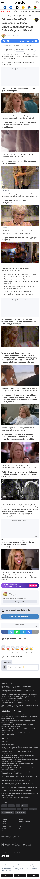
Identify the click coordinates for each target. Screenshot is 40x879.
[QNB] (23, 7)
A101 (19, 809)
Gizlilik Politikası (5, 824)
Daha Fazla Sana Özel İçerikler (18, 616)
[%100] (17, 7)
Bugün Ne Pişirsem (7, 812)
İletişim (3, 830)
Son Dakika (33, 809)
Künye (21, 826)
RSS (20, 828)
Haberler (4, 16)
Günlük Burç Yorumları (8, 809)
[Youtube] (14, 836)
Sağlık (10, 16)
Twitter (4, 805)
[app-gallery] (27, 844)
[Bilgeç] (35, 7)
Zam (18, 805)
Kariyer (21, 819)
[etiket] (36, 20)
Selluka (13, 35)
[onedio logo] (18, 856)
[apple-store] (6, 844)
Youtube (24, 805)
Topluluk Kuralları (6, 826)
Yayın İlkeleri (22, 824)
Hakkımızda (4, 819)
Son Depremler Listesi (7, 744)
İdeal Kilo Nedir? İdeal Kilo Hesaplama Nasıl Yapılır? (15, 780)
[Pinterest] (18, 836)
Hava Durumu (5, 741)
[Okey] (11, 7)
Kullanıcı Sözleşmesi (25, 821)
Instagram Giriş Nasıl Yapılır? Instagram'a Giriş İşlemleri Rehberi (19, 787)
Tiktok (25, 809)
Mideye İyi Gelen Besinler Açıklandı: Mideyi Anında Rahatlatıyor (19, 694)
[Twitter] (10, 836)
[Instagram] (3, 836)
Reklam (3, 828)
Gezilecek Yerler (21, 812)
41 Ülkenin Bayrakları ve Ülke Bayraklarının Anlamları (16, 790)
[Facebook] (7, 836)
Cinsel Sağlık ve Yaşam (20, 16)
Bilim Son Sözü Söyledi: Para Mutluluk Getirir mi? (15, 714)
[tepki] (3, 649)
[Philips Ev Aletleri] (5, 7)
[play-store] (17, 844)
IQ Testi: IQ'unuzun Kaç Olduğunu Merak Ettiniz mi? (16, 797)
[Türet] (29, 7)
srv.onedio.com (5, 190)
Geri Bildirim (4, 821)
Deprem (11, 805)
